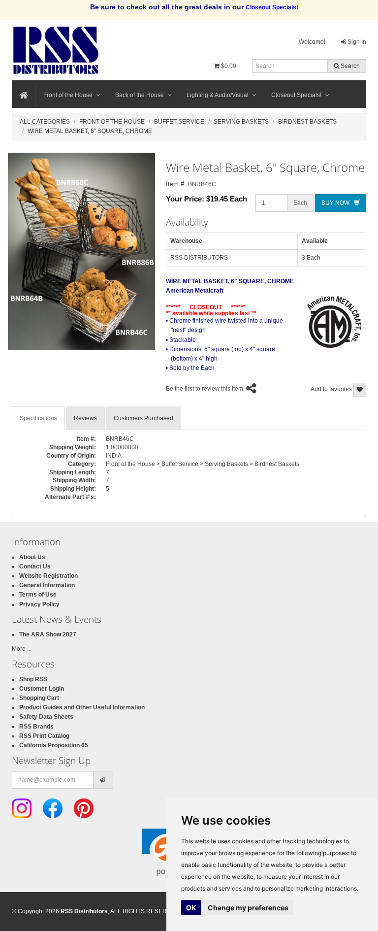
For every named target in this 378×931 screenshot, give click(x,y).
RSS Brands (36, 726)
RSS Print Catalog (44, 735)
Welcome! (312, 41)
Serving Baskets (241, 121)
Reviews (85, 418)
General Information (47, 585)
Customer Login (41, 688)
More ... (22, 648)
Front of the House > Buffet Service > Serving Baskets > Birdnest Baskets (202, 464)
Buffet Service (179, 121)
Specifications (38, 418)
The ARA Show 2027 (47, 634)
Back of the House (139, 95)
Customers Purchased (143, 418)
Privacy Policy (39, 604)
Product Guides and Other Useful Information (82, 707)
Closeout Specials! (296, 95)
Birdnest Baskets (307, 121)
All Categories (45, 121)
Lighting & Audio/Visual (218, 95)
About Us (32, 557)
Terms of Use (38, 594)
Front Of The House (112, 121)
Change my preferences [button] (248, 907)
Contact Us (35, 566)
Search (349, 66)
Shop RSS (33, 679)
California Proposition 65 (53, 745)
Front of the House (68, 95)
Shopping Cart (39, 698)
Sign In (356, 41)
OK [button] (191, 907)
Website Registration (48, 575)
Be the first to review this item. (205, 388)
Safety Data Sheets (46, 716)
